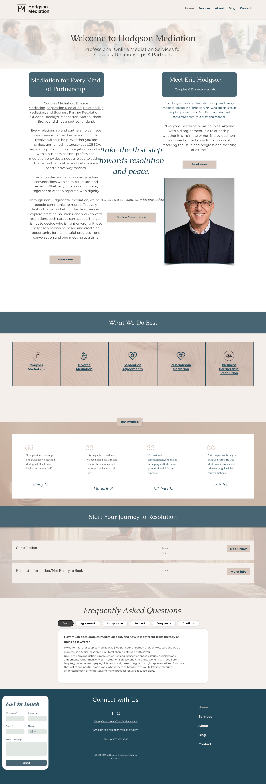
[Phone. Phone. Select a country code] (33, 731)
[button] (204, 8)
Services (205, 716)
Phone (31, 726)
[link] (85, 547)
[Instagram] (118, 713)
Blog (202, 735)
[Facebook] (112, 713)
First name (11, 713)
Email (9, 726)
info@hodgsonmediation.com (119, 729)
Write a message (14, 739)
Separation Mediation (64, 108)
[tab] (66, 623)
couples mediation (99, 647)
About (203, 726)
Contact (204, 744)
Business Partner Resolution (76, 112)
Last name (32, 713)
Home (203, 707)
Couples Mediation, (59, 103)
